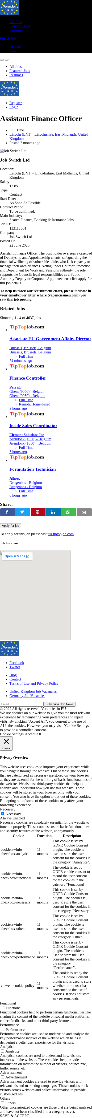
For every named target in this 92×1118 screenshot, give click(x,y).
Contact (15, 679)
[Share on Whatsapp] (68, 512)
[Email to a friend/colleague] (84, 512)
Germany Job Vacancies (27, 696)
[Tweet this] (22, 512)
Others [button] (5, 1098)
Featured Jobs (19, 26)
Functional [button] (8, 1003)
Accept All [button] (33, 734)
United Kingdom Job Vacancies (33, 691)
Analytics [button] (7, 1047)
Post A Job (8, 38)
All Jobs (15, 22)
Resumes (16, 30)
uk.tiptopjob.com (61, 534)
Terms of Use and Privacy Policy (34, 683)
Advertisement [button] (11, 1072)
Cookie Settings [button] (12, 734)
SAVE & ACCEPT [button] (14, 1116)
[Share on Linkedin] (53, 512)
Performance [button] (9, 1025)
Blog (13, 675)
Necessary (13, 814)
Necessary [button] (7, 809)
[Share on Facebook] (7, 512)
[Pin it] (38, 512)
